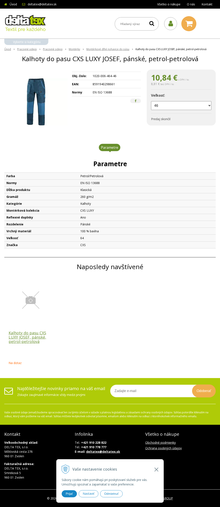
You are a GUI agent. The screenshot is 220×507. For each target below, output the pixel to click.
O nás (191, 4)
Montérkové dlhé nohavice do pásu (107, 49)
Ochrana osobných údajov (163, 448)
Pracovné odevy (27, 49)
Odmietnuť (111, 493)
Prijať (69, 493)
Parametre (109, 147)
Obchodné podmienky (160, 442)
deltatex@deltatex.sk (42, 4)
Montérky (74, 49)
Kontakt (207, 4)
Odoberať (204, 391)
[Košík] (190, 23)
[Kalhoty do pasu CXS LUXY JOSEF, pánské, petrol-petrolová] (36, 102)
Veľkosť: (158, 95)
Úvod (13, 4)
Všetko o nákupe (168, 4)
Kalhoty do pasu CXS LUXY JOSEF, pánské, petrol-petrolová (27, 337)
